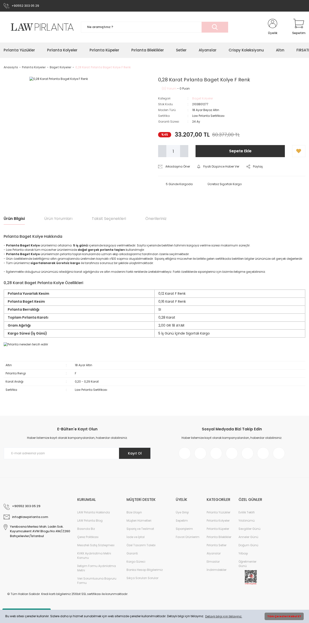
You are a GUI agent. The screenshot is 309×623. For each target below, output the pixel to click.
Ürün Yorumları (58, 218)
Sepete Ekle (240, 151)
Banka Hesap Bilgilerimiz (144, 570)
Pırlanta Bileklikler (219, 537)
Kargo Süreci (135, 562)
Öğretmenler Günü (247, 564)
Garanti (132, 553)
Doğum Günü (248, 545)
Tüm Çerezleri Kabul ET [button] (284, 616)
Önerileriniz (156, 218)
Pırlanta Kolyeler (218, 520)
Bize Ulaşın (134, 512)
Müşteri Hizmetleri (138, 520)
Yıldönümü (247, 520)
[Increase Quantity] (184, 151)
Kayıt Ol (135, 453)
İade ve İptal (135, 537)
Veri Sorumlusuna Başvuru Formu (96, 580)
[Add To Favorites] (298, 151)
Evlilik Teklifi (247, 512)
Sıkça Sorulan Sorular (142, 578)
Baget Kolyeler (202, 98)
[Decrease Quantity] (162, 151)
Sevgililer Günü (249, 529)
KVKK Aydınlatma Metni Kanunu (94, 555)
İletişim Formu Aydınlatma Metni (96, 568)
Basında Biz (86, 529)
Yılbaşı (243, 553)
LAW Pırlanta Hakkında (93, 512)
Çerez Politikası (87, 537)
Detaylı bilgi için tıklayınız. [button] (223, 616)
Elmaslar (213, 562)
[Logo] (39, 27)
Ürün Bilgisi (14, 218)
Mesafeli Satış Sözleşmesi (95, 545)
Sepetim (182, 520)
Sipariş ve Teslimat (140, 529)
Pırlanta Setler (216, 545)
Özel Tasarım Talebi (140, 545)
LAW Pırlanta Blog (90, 520)
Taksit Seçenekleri (109, 218)
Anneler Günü (248, 537)
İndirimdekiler (216, 570)
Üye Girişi (182, 512)
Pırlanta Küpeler (218, 529)
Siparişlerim (184, 529)
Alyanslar (214, 553)
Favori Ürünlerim (187, 537)
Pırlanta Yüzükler (218, 512)
